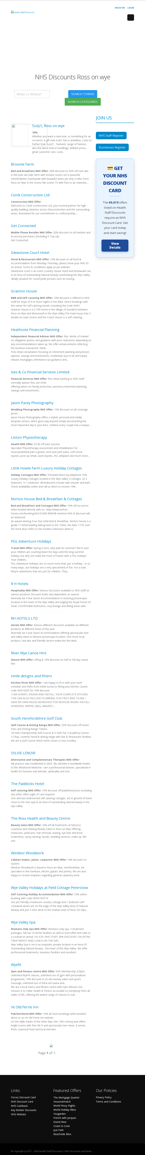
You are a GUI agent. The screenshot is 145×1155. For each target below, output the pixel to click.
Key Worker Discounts (23, 1110)
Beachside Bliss (62, 1134)
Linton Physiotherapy (29, 437)
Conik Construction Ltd (30, 195)
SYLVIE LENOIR (23, 753)
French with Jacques (64, 1117)
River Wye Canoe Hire (28, 653)
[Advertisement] (72, 48)
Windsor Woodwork (27, 853)
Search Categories (83, 102)
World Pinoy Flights (64, 1105)
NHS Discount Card (22, 1101)
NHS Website (18, 1114)
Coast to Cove (61, 1126)
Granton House (24, 291)
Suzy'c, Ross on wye (48, 125)
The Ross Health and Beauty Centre (40, 818)
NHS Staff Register (111, 135)
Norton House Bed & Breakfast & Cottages (46, 498)
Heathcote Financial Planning (35, 329)
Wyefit (16, 964)
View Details (114, 245)
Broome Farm (22, 164)
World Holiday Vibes (64, 1109)
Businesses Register (112, 147)
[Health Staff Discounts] (22, 12)
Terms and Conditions (108, 1101)
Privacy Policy (103, 1097)
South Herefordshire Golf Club (36, 718)
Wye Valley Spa (23, 922)
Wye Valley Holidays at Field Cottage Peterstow (49, 887)
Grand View (59, 1122)
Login (130, 7)
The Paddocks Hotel (27, 783)
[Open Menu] (130, 17)
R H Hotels (19, 583)
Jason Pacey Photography (32, 402)
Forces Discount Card (23, 1097)
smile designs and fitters (31, 676)
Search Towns (82, 94)
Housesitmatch (62, 1101)
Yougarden (59, 1113)
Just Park (58, 1130)
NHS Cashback (19, 1105)
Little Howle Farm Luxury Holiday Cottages (46, 468)
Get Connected (23, 225)
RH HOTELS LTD (24, 618)
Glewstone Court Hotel (30, 252)
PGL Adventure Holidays (31, 541)
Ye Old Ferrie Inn (25, 1007)
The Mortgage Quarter (66, 1097)
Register (120, 7)
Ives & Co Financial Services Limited (40, 372)
